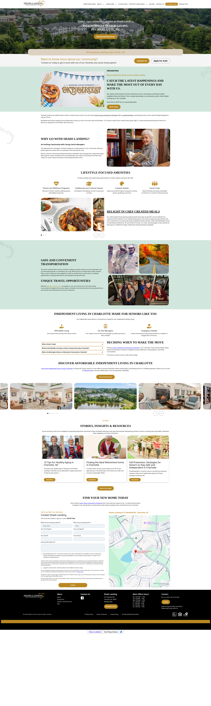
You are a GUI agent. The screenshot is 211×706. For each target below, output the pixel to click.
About (99, 4)
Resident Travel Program (54, 286)
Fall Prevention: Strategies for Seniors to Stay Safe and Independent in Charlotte (145, 465)
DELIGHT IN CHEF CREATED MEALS (133, 211)
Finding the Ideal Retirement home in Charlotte (105, 463)
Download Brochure (105, 36)
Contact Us (160, 4)
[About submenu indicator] (103, 4)
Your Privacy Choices (111, 632)
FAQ (58, 604)
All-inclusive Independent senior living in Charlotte (57, 368)
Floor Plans (123, 4)
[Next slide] (101, 235)
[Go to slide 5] (56, 413)
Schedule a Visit (171, 4)
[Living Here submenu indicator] (116, 4)
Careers (165, 602)
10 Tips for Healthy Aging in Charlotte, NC (59, 463)
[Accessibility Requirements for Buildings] (174, 614)
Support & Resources (137, 4)
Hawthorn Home (89, 4)
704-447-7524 (71, 518)
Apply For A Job (160, 60)
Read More (49, 480)
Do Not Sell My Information (130, 614)
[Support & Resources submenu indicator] (146, 4)
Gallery (152, 4)
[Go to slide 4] (54, 413)
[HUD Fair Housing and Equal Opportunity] (180, 614)
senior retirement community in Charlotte (126, 348)
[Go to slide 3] (45, 235)
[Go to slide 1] (41, 235)
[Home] (34, 4)
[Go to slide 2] (43, 235)
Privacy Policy (80, 571)
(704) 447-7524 (183, 4)
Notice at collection (95, 632)
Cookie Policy (114, 614)
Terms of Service (102, 614)
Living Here (110, 4)
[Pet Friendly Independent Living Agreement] (185, 614)
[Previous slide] (96, 235)
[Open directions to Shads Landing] (139, 551)
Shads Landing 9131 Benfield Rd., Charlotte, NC (129, 512)
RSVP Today (113, 107)
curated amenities (127, 115)
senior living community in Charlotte (106, 115)
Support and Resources (64, 601)
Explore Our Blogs (105, 488)
